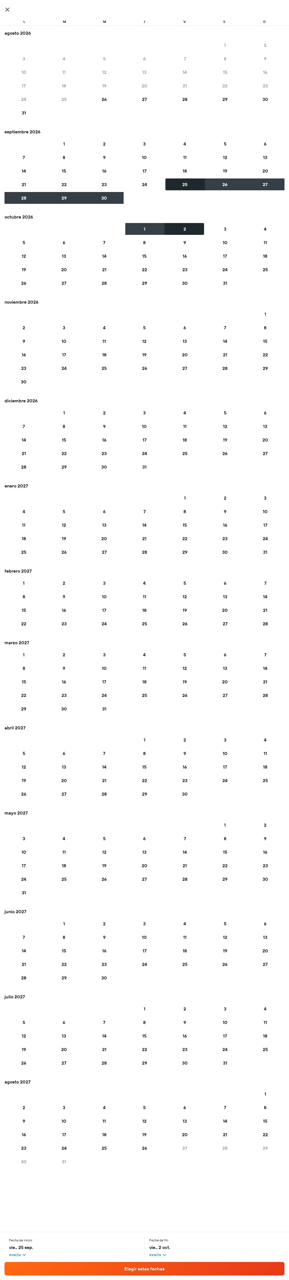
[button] (7, 9)
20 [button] (144, 86)
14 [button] (185, 72)
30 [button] (265, 99)
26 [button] (104, 99)
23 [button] (265, 86)
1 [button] (225, 45)
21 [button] (185, 86)
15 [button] (225, 72)
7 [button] (185, 58)
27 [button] (144, 99)
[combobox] (18, 1254)
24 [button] (23, 99)
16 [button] (265, 72)
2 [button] (265, 45)
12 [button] (104, 72)
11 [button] (64, 72)
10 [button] (23, 72)
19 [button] (104, 86)
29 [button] (224, 99)
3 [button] (24, 58)
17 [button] (24, 86)
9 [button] (265, 58)
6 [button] (144, 58)
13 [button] (144, 72)
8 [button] (225, 58)
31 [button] (24, 113)
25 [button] (64, 99)
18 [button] (64, 86)
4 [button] (64, 58)
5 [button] (104, 58)
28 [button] (184, 99)
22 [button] (224, 86)
